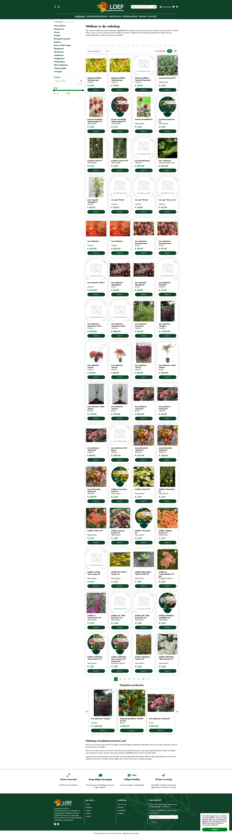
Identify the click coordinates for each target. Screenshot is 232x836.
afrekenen (120, 813)
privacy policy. (154, 812)
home (88, 804)
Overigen (58, 71)
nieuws (88, 813)
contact (88, 810)
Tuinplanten (59, 55)
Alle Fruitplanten (61, 65)
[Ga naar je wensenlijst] (174, 7)
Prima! (215, 829)
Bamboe (57, 42)
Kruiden (57, 35)
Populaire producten (132, 685)
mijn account (121, 804)
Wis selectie (79, 83)
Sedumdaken (59, 62)
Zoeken (57, 77)
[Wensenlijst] (173, 7)
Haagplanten (59, 58)
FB (55, 7)
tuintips (88, 816)
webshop (89, 807)
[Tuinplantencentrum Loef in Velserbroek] (110, 6)
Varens (57, 32)
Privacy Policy (117, 833)
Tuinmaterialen (60, 68)
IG (58, 7)
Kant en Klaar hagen (62, 45)
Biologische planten (62, 39)
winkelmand (121, 810)
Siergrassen (59, 29)
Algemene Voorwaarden (131, 833)
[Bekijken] (177, 7)
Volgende (148, 679)
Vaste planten (60, 26)
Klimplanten (59, 48)
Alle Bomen (59, 52)
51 (143, 679)
